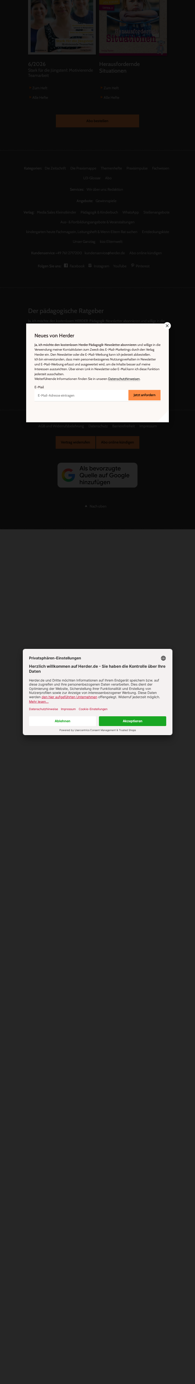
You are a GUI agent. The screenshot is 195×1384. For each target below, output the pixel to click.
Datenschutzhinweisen (124, 379)
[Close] (166, 325)
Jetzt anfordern (145, 395)
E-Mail (39, 387)
